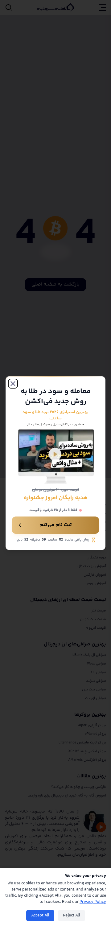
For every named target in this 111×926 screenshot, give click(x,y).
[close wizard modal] (13, 383)
